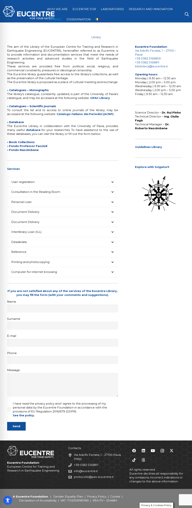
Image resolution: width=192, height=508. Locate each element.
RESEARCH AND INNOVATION (151, 9)
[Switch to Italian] (98, 19)
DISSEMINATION (79, 19)
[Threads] (143, 460)
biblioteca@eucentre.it (151, 66)
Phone (12, 353)
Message (13, 370)
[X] (171, 450)
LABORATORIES (112, 9)
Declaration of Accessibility (38, 500)
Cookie (115, 496)
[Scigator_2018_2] (158, 194)
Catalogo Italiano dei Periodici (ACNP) (85, 114)
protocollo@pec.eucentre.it (94, 477)
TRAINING (54, 19)
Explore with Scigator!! (152, 167)
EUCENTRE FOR (84, 9)
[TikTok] (134, 460)
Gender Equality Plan (68, 496)
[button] (186, 14)
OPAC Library (100, 98)
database (33, 130)
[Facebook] (134, 450)
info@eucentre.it (86, 471)
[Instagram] (162, 450)
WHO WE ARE (57, 9)
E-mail (11, 336)
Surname (13, 319)
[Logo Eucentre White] (29, 12)
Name (11, 301)
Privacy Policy (96, 496)
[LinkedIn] (143, 450)
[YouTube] (153, 450)
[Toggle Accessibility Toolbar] (8, 500)
